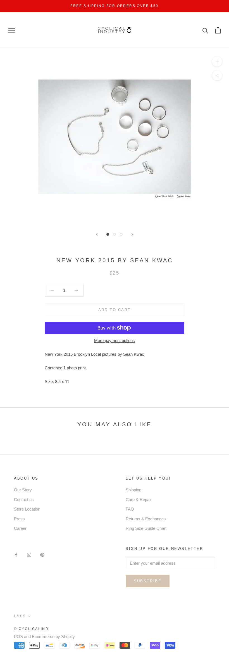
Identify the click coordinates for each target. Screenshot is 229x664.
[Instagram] (29, 554)
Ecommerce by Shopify (53, 636)
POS (18, 636)
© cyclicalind (31, 629)
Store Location (27, 509)
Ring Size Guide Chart (146, 528)
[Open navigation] (11, 30)
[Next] (132, 234)
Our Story (23, 489)
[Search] (205, 30)
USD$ (20, 616)
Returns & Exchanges (146, 518)
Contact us (24, 499)
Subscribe (147, 581)
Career (20, 528)
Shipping (133, 489)
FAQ (130, 509)
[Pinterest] (42, 554)
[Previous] (97, 234)
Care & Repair (139, 499)
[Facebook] (16, 554)
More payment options (114, 340)
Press (19, 518)
